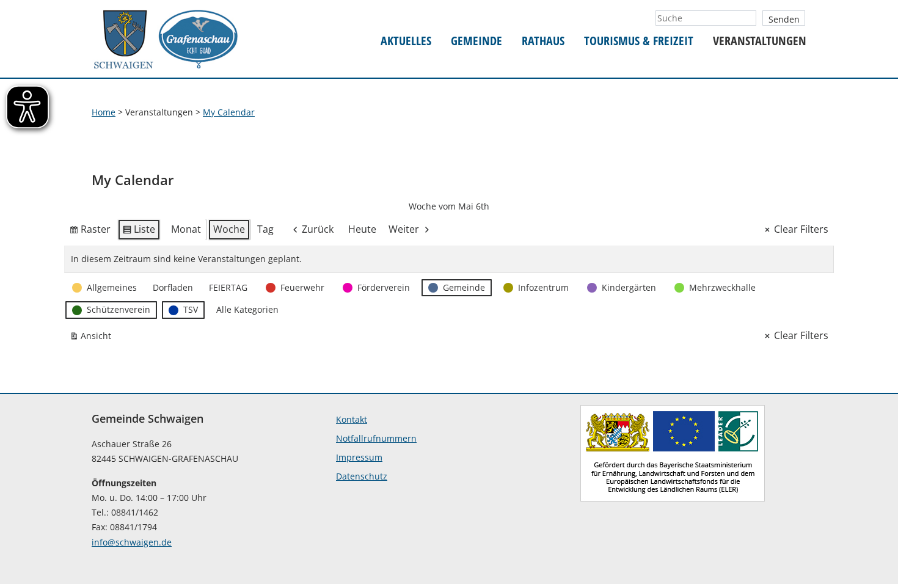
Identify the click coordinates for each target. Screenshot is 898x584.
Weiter (404, 229)
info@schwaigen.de (132, 542)
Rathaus (543, 41)
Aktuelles (406, 41)
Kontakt (351, 419)
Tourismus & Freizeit (638, 41)
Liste (138, 231)
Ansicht (93, 338)
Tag (265, 229)
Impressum (359, 457)
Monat (186, 229)
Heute (362, 229)
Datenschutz (361, 476)
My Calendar (229, 112)
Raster (90, 231)
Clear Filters (801, 229)
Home (103, 112)
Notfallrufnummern (376, 438)
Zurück (318, 229)
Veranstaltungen (759, 41)
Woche (229, 229)
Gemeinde (476, 41)
